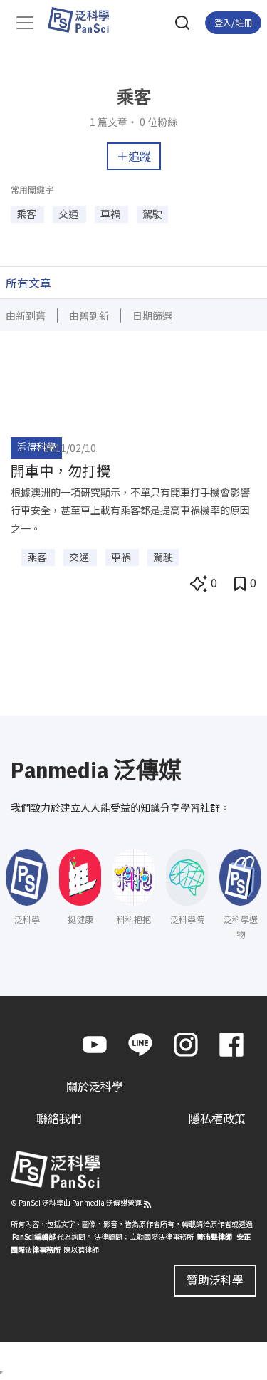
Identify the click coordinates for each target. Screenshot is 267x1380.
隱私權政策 (217, 1118)
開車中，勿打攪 (60, 470)
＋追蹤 (134, 155)
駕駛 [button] (152, 214)
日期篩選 (152, 315)
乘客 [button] (27, 214)
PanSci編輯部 (34, 1236)
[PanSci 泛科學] (85, 20)
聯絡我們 (59, 1118)
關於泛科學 (94, 1085)
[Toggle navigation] (25, 22)
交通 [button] (69, 214)
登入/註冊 (233, 22)
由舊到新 (89, 315)
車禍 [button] (111, 214)
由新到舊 (26, 315)
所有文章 (28, 282)
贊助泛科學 (215, 1279)
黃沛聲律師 (214, 1236)
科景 (21, 448)
